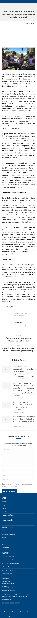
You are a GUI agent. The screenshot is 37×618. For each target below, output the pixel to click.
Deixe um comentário (18, 315)
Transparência (8, 515)
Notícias (15, 313)
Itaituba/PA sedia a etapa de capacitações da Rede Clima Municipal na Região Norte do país (24, 420)
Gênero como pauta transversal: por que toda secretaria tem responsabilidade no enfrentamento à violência (23, 371)
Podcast (4, 544)
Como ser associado (7, 573)
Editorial (4, 524)
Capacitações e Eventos (8, 556)
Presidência (5, 512)
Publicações (5, 541)
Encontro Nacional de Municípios (10, 563)
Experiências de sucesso (8, 534)
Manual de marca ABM (7, 527)
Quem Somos (5, 501)
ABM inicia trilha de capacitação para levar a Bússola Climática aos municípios (22, 406)
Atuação (4, 505)
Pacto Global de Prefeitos (8, 560)
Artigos (3, 530)
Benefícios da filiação (7, 570)
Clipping (4, 537)
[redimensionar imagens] (6, 369)
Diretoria (4, 508)
